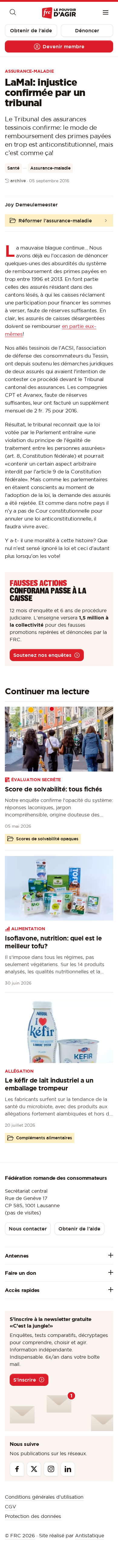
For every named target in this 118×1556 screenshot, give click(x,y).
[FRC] (59, 13)
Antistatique (89, 1535)
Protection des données (33, 1516)
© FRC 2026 (20, 1535)
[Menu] (105, 13)
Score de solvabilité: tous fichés (53, 789)
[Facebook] (17, 1469)
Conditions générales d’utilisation (44, 1497)
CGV (10, 1506)
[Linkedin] (68, 1469)
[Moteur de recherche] (12, 13)
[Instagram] (51, 1469)
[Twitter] (34, 1469)
